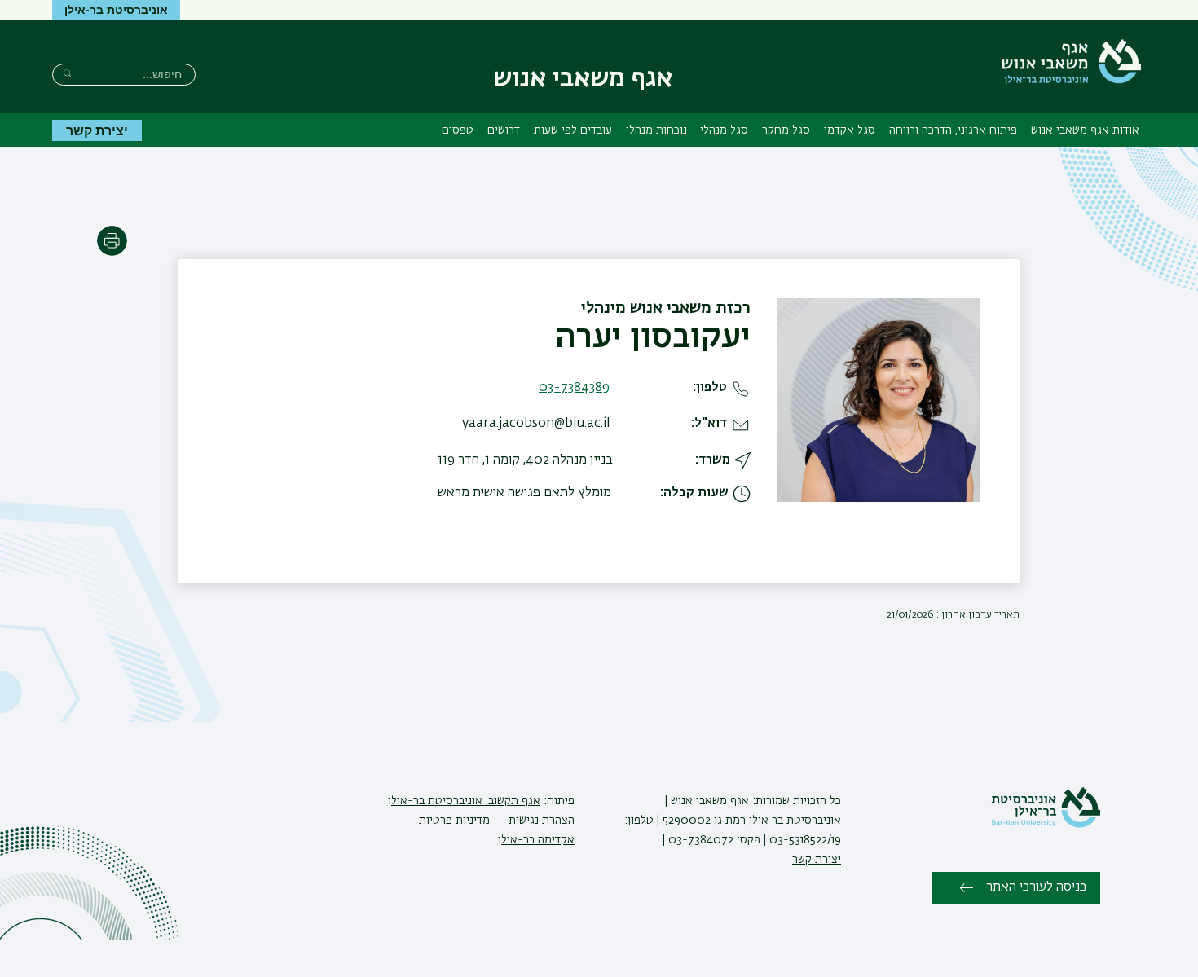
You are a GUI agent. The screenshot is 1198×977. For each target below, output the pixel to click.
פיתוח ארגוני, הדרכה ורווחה (953, 130)
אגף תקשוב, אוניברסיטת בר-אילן (464, 801)
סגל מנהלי (724, 130)
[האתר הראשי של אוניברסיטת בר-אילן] (1045, 824)
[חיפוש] (67, 73)
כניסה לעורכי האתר (1036, 887)
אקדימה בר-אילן (536, 840)
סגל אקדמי (849, 130)
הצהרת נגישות (540, 820)
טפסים (457, 130)
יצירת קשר (97, 130)
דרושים (503, 130)
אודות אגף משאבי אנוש (1085, 130)
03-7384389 (574, 387)
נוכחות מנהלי (656, 130)
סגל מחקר (786, 130)
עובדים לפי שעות (573, 130)
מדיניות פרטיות (454, 820)
